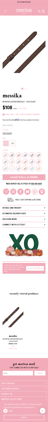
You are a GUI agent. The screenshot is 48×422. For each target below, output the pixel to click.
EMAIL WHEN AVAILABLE (24, 177)
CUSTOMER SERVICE (10, 388)
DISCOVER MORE (10, 219)
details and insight (12, 208)
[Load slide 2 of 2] (26, 89)
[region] (24, 2)
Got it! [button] (24, 417)
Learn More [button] (8, 411)
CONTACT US (6, 393)
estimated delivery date (14, 213)
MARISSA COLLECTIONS (11, 399)
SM (12, 143)
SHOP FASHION (7, 383)
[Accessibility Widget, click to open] (5, 411)
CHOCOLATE (7, 133)
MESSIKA (12, 95)
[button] (5, 11)
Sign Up (39, 373)
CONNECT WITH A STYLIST (14, 224)
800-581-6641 (36, 184)
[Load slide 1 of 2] (22, 89)
